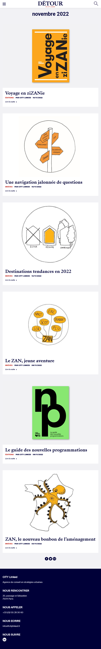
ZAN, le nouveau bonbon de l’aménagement (50, 539)
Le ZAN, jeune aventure (29, 360)
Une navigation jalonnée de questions (43, 182)
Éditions (9, 98)
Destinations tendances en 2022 (38, 271)
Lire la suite (10, 102)
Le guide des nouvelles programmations (46, 450)
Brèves (8, 187)
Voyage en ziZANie (25, 93)
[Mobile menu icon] (4, 3)
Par (23, 98)
